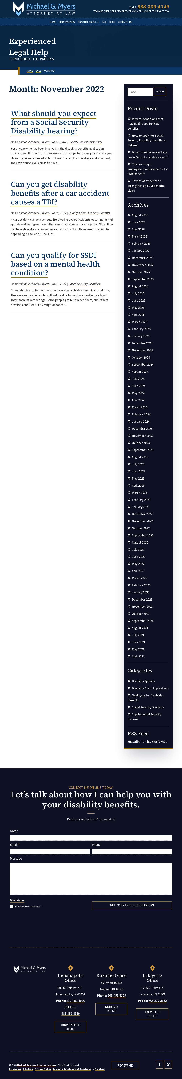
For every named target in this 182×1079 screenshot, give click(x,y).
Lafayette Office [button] (152, 1014)
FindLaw (100, 1069)
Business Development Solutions (72, 1069)
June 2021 (138, 642)
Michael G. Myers (38, 142)
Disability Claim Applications (150, 688)
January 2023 (140, 507)
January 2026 (140, 251)
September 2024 (143, 364)
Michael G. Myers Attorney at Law (36, 1065)
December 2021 (142, 599)
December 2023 (142, 429)
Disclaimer (17, 900)
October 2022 (141, 528)
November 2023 (142, 436)
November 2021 (142, 606)
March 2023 (139, 493)
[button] (178, 1053)
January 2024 (140, 421)
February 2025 (141, 329)
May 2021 (138, 649)
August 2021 (140, 628)
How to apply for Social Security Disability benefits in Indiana (147, 140)
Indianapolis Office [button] (70, 1027)
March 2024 (139, 407)
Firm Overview (67, 22)
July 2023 (138, 464)
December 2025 (142, 258)
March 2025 (139, 322)
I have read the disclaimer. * (28, 906)
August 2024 (140, 372)
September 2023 (143, 450)
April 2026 (138, 229)
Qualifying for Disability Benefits (89, 213)
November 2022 (142, 521)
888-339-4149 (153, 6)
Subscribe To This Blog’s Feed (147, 741)
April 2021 (138, 656)
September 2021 (143, 621)
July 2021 (138, 635)
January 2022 (140, 592)
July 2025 (138, 293)
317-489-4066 (76, 1001)
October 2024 (141, 357)
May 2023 (138, 478)
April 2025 (138, 315)
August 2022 (140, 542)
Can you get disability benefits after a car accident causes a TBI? (60, 193)
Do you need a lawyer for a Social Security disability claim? (148, 154)
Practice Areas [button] (87, 22)
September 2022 (143, 535)
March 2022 (139, 578)
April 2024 (138, 400)
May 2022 (138, 564)
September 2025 (143, 279)
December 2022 (142, 514)
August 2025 (140, 286)
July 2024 (138, 379)
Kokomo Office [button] (111, 1009)
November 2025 (142, 265)
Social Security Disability (86, 142)
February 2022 (141, 585)
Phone (96, 845)
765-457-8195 (117, 995)
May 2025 (138, 308)
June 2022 (138, 557)
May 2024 (138, 393)
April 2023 (138, 485)
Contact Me (125, 22)
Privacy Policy (43, 1069)
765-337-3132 (158, 1001)
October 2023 (141, 443)
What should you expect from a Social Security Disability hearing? (53, 122)
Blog (112, 22)
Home (53, 22)
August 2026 (140, 215)
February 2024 (141, 414)
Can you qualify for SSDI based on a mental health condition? (55, 264)
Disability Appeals (143, 681)
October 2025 (141, 272)
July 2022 (138, 550)
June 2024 (138, 386)
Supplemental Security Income (144, 717)
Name (14, 831)
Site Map (28, 1069)
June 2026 (138, 222)
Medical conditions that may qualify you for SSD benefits (145, 124)
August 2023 (140, 457)
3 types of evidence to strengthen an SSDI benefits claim (146, 186)
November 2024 (142, 350)
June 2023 (138, 471)
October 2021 (141, 614)
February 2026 (141, 243)
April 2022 (138, 571)
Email (15, 845)
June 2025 (138, 300)
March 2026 (139, 236)
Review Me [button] (125, 1065)
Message (16, 858)
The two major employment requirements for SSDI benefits (148, 169)
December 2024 (142, 343)
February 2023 (141, 500)
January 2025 (140, 336)
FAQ (104, 22)
